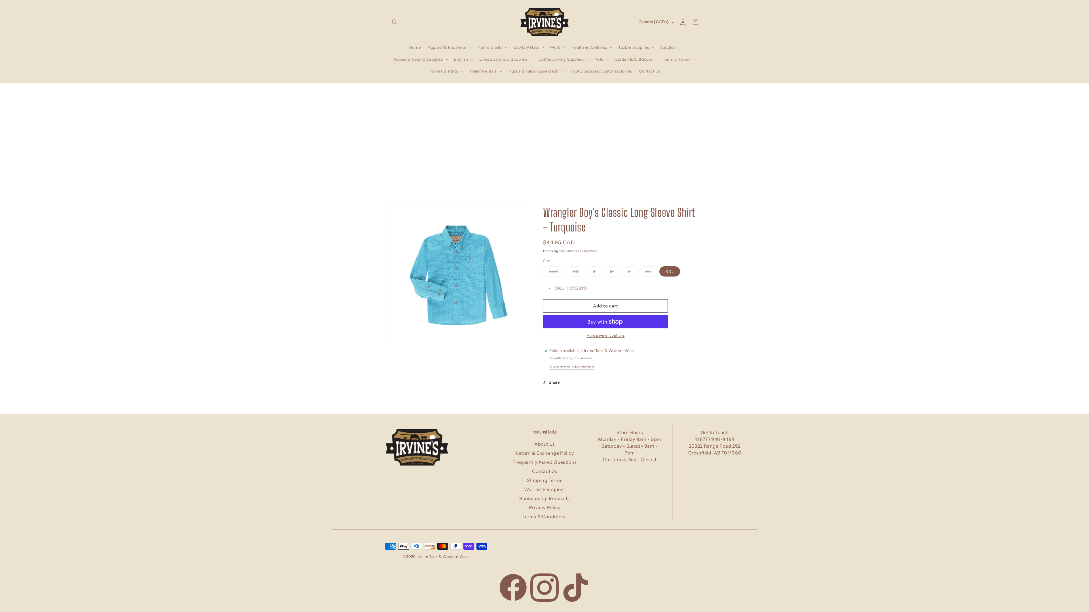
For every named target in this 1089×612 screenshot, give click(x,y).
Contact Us (544, 471)
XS (578, 273)
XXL (669, 271)
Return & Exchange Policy (544, 453)
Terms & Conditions (544, 516)
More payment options (605, 335)
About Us (544, 444)
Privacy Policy (544, 507)
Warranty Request (544, 489)
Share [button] (554, 382)
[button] (395, 22)
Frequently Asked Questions (544, 462)
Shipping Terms (544, 480)
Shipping (550, 251)
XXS (556, 273)
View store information (571, 366)
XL (651, 273)
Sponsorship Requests (544, 498)
